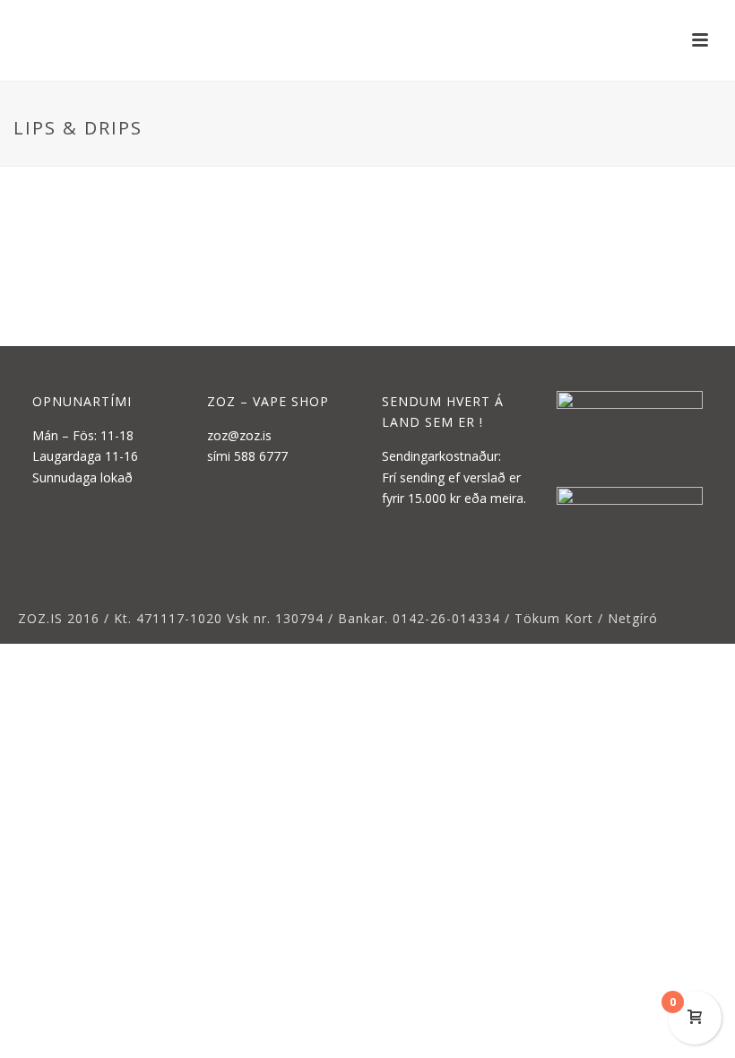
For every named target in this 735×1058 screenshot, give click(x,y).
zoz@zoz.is (239, 435)
